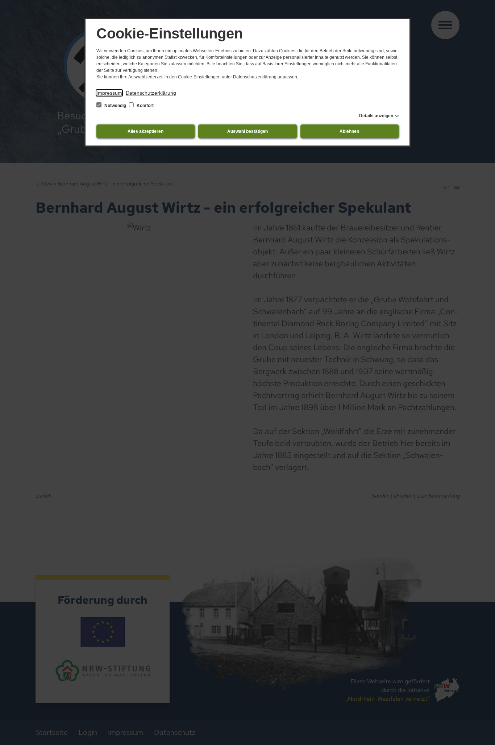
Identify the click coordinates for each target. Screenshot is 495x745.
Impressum (109, 93)
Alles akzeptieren (145, 131)
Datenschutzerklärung (151, 93)
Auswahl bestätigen (247, 131)
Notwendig (115, 105)
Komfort (145, 105)
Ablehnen (349, 131)
